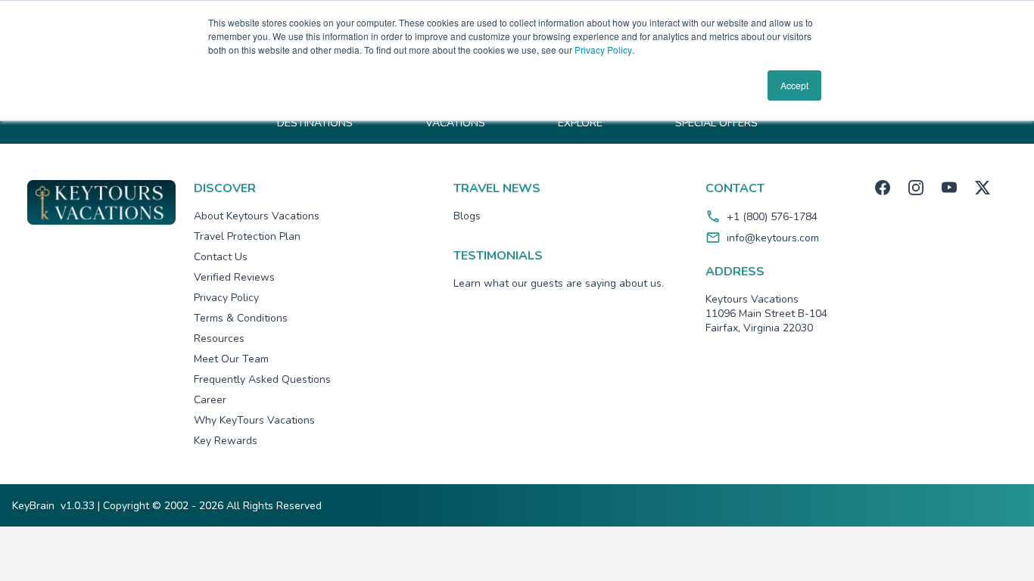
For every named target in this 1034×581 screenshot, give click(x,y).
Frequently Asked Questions (262, 379)
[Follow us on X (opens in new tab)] (982, 187)
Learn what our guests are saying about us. (558, 283)
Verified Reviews (234, 277)
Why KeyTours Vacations (254, 420)
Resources (219, 338)
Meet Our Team (231, 359)
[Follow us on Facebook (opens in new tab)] (882, 187)
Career (210, 400)
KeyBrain (33, 506)
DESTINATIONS (315, 123)
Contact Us (221, 257)
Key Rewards (225, 440)
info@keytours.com (773, 238)
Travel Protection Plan (247, 236)
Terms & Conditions (241, 318)
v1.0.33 (78, 506)
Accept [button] (794, 85)
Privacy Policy (603, 49)
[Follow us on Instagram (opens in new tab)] (915, 187)
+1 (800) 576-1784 (772, 217)
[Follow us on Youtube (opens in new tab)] (949, 187)
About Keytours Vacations (256, 216)
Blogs (467, 216)
